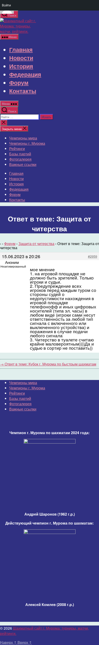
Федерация (25, 74)
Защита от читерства (36, 243)
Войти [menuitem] (6, 5)
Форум (19, 82)
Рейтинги (17, 148)
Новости (21, 58)
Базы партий (20, 153)
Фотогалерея (20, 159)
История (21, 66)
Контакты (22, 91)
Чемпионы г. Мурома (27, 143)
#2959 (92, 256)
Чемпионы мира (23, 138)
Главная (21, 49)
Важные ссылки (22, 164)
